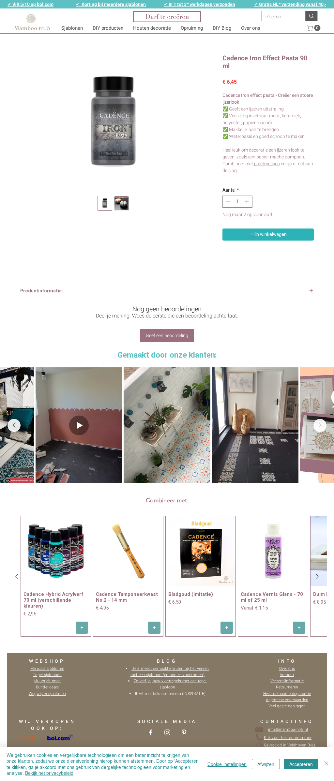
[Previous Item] (14, 425)
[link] (314, 28)
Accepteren (301, 764)
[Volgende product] (317, 576)
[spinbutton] (237, 201)
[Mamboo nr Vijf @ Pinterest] (184, 732)
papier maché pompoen (280, 157)
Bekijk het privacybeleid (49, 773)
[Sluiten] (326, 764)
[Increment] (247, 201)
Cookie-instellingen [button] (227, 764)
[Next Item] (319, 425)
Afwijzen (265, 764)
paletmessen (267, 163)
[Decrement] (227, 201)
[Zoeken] (311, 16)
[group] (167, 576)
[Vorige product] (17, 576)
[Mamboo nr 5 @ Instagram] (167, 732)
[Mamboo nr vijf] (151, 732)
